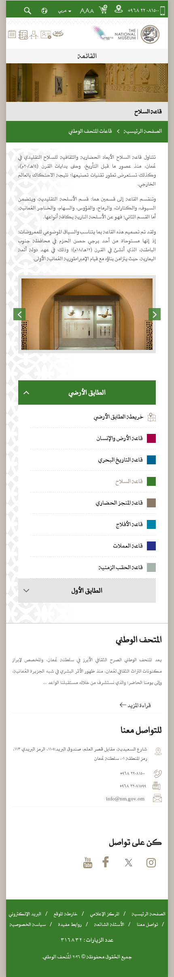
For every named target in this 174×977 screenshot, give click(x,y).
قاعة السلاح (130, 481)
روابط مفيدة (70, 924)
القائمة (87, 56)
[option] (87, 314)
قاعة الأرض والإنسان (120, 438)
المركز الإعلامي (104, 913)
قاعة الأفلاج (130, 524)
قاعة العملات (128, 545)
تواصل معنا (147, 924)
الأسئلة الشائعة (109, 924)
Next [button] (155, 314)
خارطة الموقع (66, 913)
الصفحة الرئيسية (143, 131)
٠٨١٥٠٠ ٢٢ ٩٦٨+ (143, 10)
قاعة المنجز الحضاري (120, 502)
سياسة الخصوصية (28, 924)
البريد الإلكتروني (25, 913)
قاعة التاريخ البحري (121, 459)
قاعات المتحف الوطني (90, 131)
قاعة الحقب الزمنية (121, 567)
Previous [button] (19, 314)
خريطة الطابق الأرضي (119, 416)
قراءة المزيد (138, 705)
